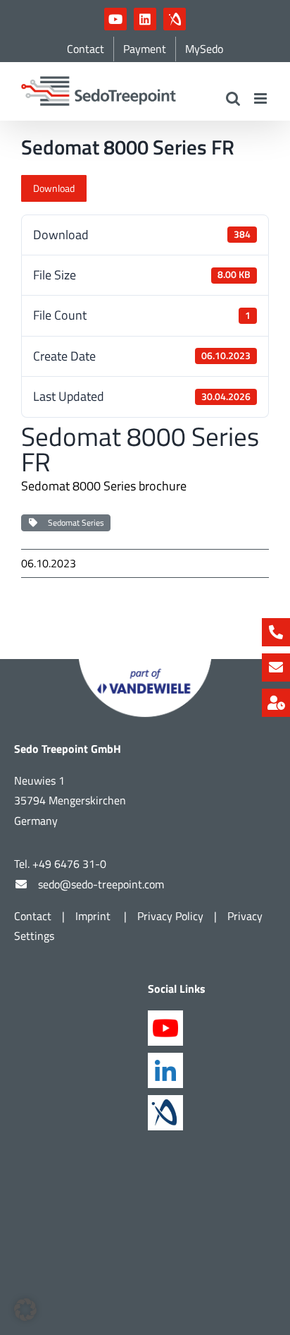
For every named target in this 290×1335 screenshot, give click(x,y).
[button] (25, 1309)
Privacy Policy (170, 915)
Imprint (94, 915)
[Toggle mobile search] (233, 98)
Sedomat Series (74, 522)
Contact (32, 915)
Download (54, 188)
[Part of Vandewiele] (145, 665)
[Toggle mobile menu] (261, 98)
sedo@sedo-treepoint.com (101, 884)
